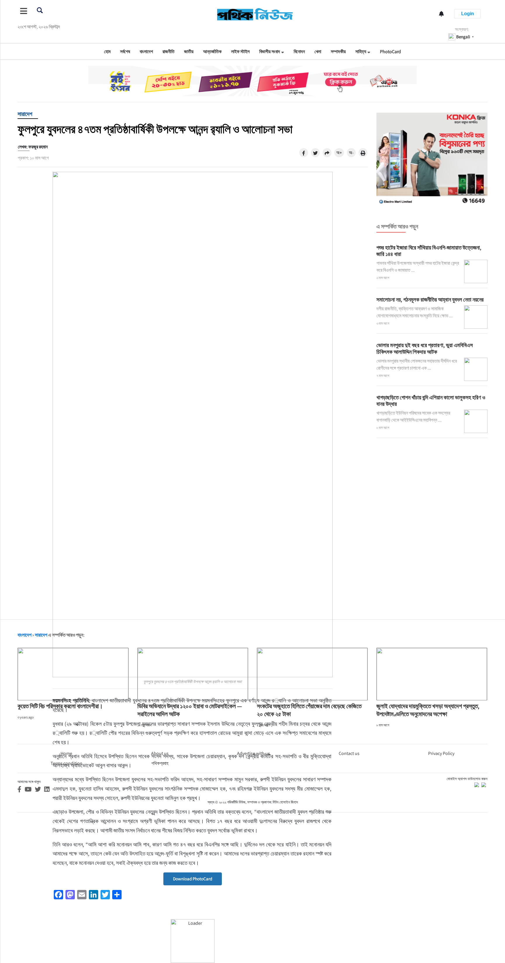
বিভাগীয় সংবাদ (269, 52)
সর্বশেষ (125, 52)
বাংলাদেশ (146, 52)
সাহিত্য (360, 52)
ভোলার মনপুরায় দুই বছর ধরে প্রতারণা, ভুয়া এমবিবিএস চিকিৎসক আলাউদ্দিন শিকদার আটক (424, 348)
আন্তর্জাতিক (212, 52)
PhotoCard (390, 52)
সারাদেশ (25, 114)
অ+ (339, 153)
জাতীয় (188, 52)
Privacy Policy (441, 753)
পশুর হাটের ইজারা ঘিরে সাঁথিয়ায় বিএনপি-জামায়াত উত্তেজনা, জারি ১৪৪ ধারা (428, 251)
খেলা (317, 52)
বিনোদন (299, 52)
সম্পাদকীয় (338, 52)
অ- (351, 153)
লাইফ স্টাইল (240, 52)
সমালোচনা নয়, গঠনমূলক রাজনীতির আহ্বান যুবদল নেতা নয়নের (430, 299)
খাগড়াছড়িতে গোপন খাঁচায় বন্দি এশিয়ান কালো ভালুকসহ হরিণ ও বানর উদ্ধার (430, 401)
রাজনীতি (168, 52)
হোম (107, 52)
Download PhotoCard (192, 878)
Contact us (349, 753)
